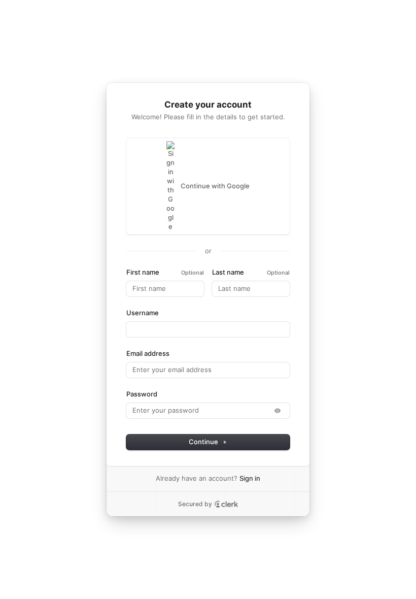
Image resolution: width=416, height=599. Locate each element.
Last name (228, 272)
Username (142, 313)
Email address (147, 353)
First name (142, 272)
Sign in (249, 478)
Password (141, 394)
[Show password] (277, 411)
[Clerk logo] (226, 504)
